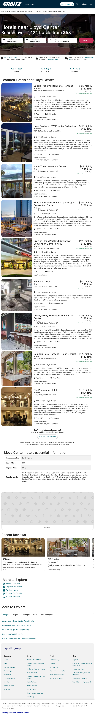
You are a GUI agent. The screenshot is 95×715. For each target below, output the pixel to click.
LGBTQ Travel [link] (31, 689)
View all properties (47, 436)
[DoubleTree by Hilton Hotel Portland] (47, 102)
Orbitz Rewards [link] (9, 686)
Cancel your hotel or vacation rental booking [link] (82, 664)
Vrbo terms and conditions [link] (58, 671)
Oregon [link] (37, 11)
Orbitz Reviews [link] (31, 682)
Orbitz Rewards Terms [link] (57, 674)
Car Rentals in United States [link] (36, 669)
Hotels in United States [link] (34, 660)
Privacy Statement (9, 712)
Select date (11, 41)
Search (86, 40)
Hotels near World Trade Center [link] (14, 634)
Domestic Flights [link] (32, 673)
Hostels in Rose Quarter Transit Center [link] (16, 625)
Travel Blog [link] (30, 697)
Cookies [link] (52, 663)
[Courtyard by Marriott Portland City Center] (47, 331)
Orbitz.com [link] (4, 11)
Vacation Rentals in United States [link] (35, 664)
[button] (47, 607)
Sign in (84, 4)
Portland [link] (44, 11)
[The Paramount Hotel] (47, 406)
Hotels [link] (13, 11)
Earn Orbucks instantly (12, 57)
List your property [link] (9, 667)
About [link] (6, 660)
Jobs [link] (5, 663)
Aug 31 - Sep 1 (16, 69)
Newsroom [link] (7, 674)
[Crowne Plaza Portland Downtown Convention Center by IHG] (47, 257)
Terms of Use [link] (54, 667)
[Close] (91, 703)
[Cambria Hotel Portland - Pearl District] (47, 368)
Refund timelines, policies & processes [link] (81, 673)
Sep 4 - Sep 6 (75, 69)
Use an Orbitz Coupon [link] (80, 678)
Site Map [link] (7, 682)
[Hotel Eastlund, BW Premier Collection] (47, 142)
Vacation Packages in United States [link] (36, 677)
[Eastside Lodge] (47, 295)
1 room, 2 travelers (61, 41)
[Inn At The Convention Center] (47, 181)
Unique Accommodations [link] (35, 693)
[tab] (6, 614)
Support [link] (75, 660)
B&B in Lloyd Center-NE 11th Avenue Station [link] (19, 639)
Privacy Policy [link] (54, 660)
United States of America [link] (25, 11)
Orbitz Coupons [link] (32, 686)
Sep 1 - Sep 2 (46, 69)
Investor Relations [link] (9, 678)
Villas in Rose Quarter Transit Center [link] (15, 630)
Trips (77, 4)
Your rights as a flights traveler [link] (82, 682)
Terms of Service (23, 712)
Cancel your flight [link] (78, 669)
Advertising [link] (7, 689)
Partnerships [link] (8, 671)
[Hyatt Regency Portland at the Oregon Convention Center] (47, 218)
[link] (47, 583)
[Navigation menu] (91, 4)
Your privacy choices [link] (56, 678)
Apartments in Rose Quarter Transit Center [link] (18, 621)
